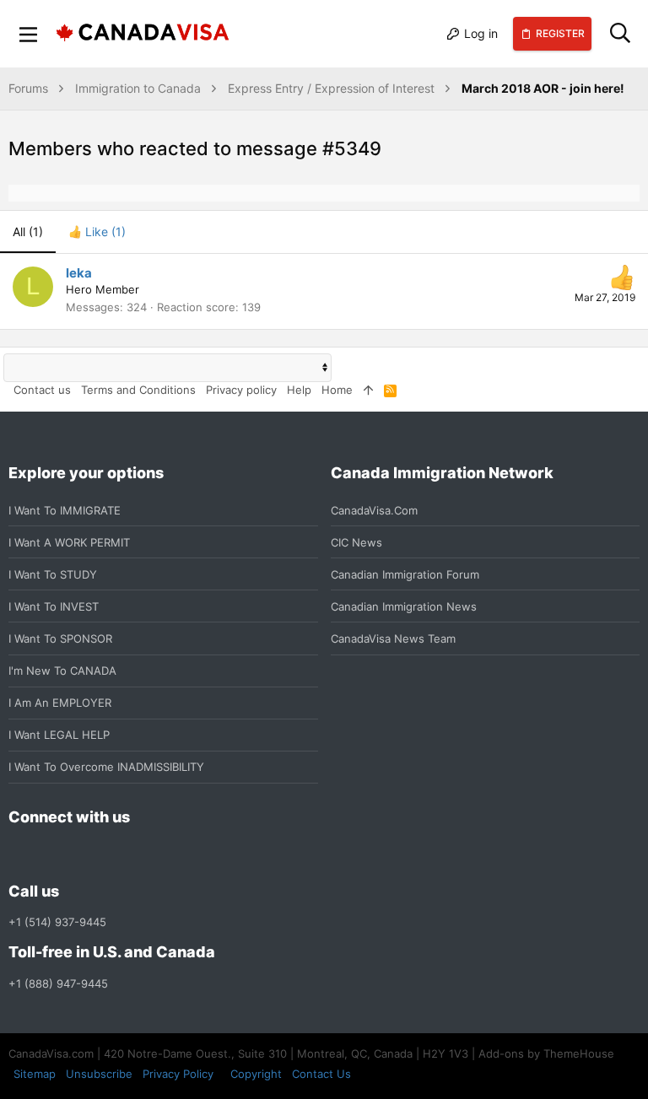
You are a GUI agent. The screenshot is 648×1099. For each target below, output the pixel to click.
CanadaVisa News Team (393, 638)
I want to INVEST (53, 606)
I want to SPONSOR (60, 638)
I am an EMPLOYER (59, 702)
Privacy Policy (178, 1073)
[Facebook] (18, 854)
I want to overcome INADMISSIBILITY (106, 766)
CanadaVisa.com (374, 510)
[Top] (368, 389)
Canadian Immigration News (404, 606)
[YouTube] (140, 854)
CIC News (356, 542)
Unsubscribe (99, 1073)
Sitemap (35, 1073)
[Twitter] (110, 854)
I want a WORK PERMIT (69, 542)
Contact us (42, 389)
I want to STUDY (52, 574)
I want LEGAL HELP (59, 734)
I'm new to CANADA (62, 670)
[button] (28, 33)
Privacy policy (241, 389)
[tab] (97, 232)
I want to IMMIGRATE (64, 510)
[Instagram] (49, 854)
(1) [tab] (28, 231)
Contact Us (321, 1073)
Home (337, 389)
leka (79, 273)
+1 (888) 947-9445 (58, 983)
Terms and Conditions (138, 389)
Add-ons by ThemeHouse (546, 1053)
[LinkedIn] (79, 854)
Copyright (256, 1073)
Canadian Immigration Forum (405, 574)
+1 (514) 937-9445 (57, 922)
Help (299, 389)
